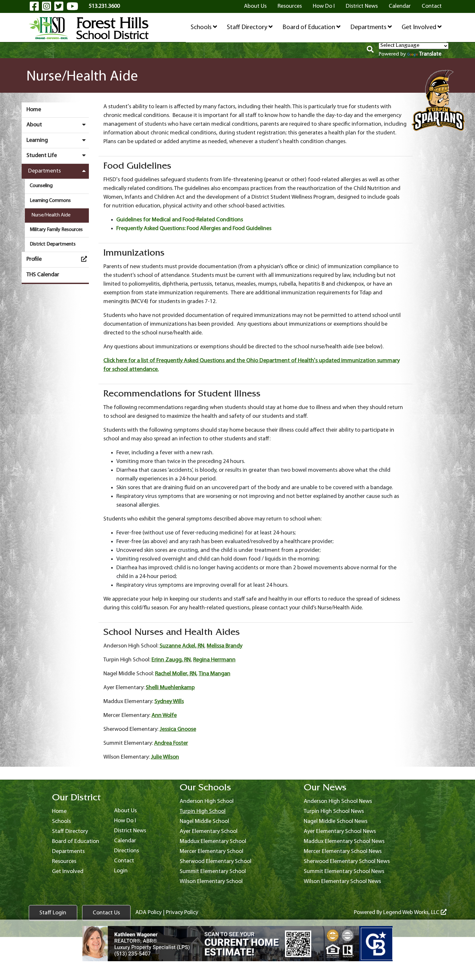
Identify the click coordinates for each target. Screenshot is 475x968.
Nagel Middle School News (335, 821)
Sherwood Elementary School (215, 861)
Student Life (41, 156)
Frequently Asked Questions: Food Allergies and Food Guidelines (193, 229)
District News (362, 6)
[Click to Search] (370, 50)
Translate (430, 54)
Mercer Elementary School (211, 851)
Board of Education (309, 27)
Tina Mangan (214, 674)
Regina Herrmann (214, 660)
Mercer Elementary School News (343, 851)
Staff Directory (248, 27)
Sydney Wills (169, 702)
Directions (126, 851)
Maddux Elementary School (213, 841)
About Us (255, 6)
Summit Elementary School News (344, 871)
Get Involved (420, 27)
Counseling (41, 185)
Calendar (400, 6)
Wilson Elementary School (211, 882)
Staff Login (52, 913)
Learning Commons (50, 200)
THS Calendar (42, 275)
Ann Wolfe (164, 715)
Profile (34, 259)
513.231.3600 (104, 6)
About (34, 125)
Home (33, 110)
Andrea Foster (171, 743)
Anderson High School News (338, 801)
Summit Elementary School (213, 871)
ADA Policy (148, 913)
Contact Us (106, 913)
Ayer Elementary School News (340, 831)
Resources (290, 6)
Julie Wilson (165, 757)
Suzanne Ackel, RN (182, 646)
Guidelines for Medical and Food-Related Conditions (179, 220)
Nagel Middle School (204, 821)
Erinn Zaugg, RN (171, 660)
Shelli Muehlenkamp (170, 688)
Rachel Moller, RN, (176, 674)
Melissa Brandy (224, 646)
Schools (202, 27)
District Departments (53, 244)
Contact (432, 6)
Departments (369, 27)
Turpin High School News (334, 811)
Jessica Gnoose (178, 729)
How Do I (324, 6)
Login (121, 871)
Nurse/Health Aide (50, 215)
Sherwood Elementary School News (347, 861)
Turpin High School (203, 811)
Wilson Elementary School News (342, 882)
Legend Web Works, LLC (412, 913)
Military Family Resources (56, 229)
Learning (37, 140)
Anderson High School (207, 801)
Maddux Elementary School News (344, 841)
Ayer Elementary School (209, 831)
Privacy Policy (182, 913)
